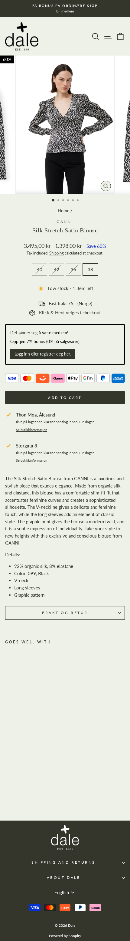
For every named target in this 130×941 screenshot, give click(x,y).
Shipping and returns (63, 862)
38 (90, 269)
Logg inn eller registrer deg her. (43, 353)
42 (56, 269)
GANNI (65, 221)
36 (73, 269)
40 (39, 269)
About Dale (63, 877)
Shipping (56, 253)
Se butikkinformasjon (31, 430)
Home (63, 210)
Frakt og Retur (65, 612)
